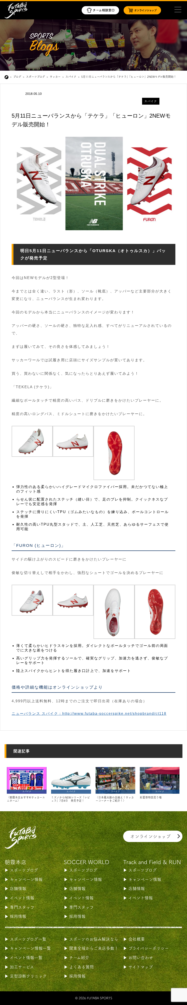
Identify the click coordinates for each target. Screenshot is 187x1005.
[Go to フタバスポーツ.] (7, 77)
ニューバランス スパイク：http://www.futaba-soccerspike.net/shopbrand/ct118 (89, 714)
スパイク (150, 101)
